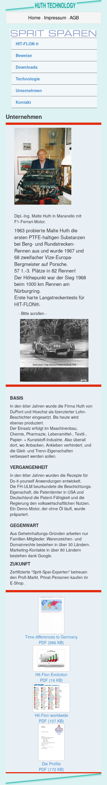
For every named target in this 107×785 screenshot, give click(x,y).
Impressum (55, 17)
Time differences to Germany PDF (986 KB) (51, 639)
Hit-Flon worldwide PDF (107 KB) (51, 718)
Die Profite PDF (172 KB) (51, 766)
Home (34, 17)
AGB (74, 17)
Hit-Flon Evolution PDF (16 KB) (51, 677)
